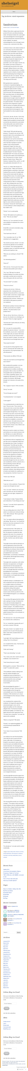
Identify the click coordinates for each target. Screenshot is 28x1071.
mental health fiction (7, 853)
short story (10, 855)
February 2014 (6, 969)
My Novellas (6, 894)
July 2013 (5, 980)
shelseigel (10, 3)
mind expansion (15, 853)
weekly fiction (15, 855)
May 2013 (5, 984)
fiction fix (17, 851)
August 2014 (6, 959)
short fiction (5, 855)
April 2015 (5, 948)
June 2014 (5, 961)
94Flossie (10, 914)
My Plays (5, 898)
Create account (6, 1021)
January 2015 (6, 952)
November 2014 (7, 954)
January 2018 (6, 941)
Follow (6, 1008)
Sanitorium (10, 24)
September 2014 (7, 958)
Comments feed (7, 1027)
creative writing (10, 851)
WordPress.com (7, 1029)
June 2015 (5, 945)
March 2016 (6, 943)
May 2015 (5, 946)
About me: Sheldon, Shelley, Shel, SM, (12, 889)
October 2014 (6, 956)
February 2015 (6, 950)
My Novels (5, 896)
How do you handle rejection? (10, 880)
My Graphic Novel (7, 892)
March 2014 (6, 967)
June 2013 (5, 982)
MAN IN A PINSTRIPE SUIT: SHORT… (14, 911)
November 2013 (7, 972)
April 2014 (5, 965)
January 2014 (6, 971)
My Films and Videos (8, 890)
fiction (14, 851)
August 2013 (6, 978)
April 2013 (5, 985)
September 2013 (7, 976)
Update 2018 (6, 869)
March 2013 (6, 987)
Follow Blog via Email (11, 992)
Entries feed (6, 1025)
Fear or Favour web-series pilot (10, 878)
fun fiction (22, 851)
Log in (4, 1023)
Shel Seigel (16, 27)
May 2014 (5, 963)
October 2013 (6, 974)
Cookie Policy (5, 1065)
